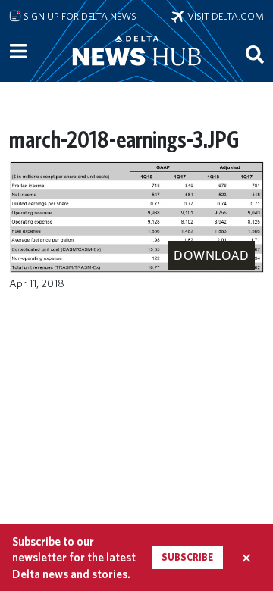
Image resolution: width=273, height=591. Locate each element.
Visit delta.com (224, 16)
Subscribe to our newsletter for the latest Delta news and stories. (74, 557)
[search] (255, 54)
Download (211, 255)
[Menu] (18, 51)
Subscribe (187, 557)
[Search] (255, 54)
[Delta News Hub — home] (136, 71)
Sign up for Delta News (78, 16)
